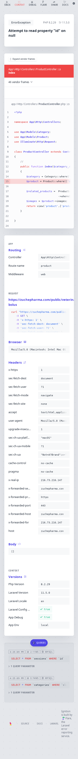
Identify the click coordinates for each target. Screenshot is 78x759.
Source (25, 723)
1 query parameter (22, 666)
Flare (68, 718)
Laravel (54, 723)
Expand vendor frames (24, 59)
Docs (39, 723)
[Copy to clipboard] (65, 257)
